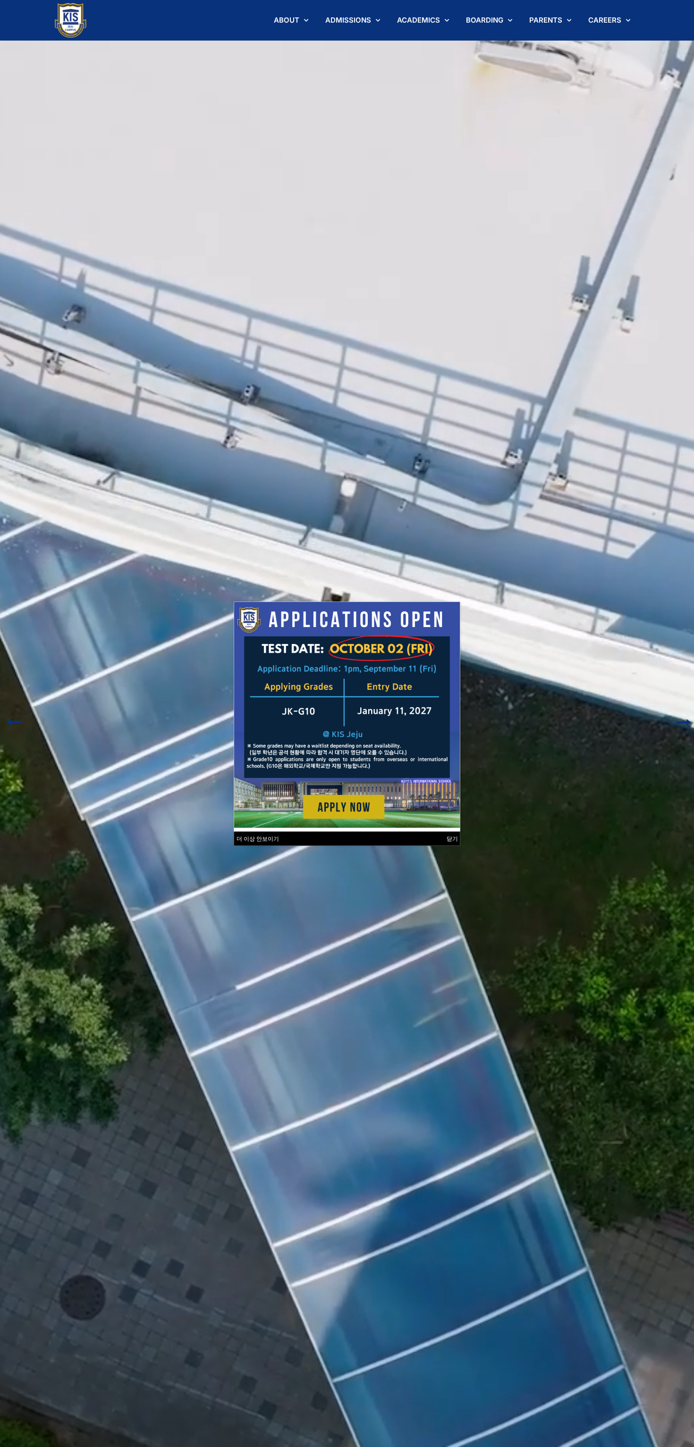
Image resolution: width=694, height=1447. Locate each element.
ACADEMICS (418, 20)
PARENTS (545, 20)
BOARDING (484, 20)
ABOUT (286, 20)
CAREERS (604, 20)
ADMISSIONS (348, 20)
